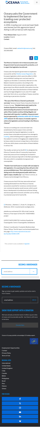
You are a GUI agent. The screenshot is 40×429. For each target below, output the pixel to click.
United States (6, 366)
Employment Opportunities (11, 348)
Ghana (4, 388)
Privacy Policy (6, 353)
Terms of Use (6, 355)
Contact (4, 350)
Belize (4, 376)
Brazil (3, 381)
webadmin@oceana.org (24, 48)
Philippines (5, 378)
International (6, 363)
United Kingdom (7, 368)
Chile (3, 371)
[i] (26, 150)
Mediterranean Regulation (24, 74)
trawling (6, 136)
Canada (4, 373)
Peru (3, 383)
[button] (31, 58)
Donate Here (20, 325)
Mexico (4, 386)
